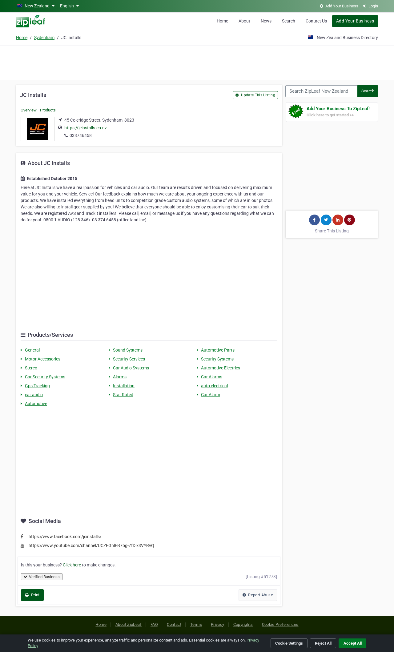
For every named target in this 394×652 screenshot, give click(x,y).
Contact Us (316, 20)
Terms (196, 624)
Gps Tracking (37, 385)
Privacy (217, 624)
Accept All (353, 643)
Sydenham (44, 37)
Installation (124, 385)
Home (222, 20)
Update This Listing (257, 95)
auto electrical (214, 385)
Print (34, 595)
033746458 (81, 135)
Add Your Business (355, 20)
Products (48, 110)
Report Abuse (260, 595)
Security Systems (217, 358)
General (32, 350)
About (244, 20)
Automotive (36, 403)
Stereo (31, 367)
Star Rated (123, 394)
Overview (29, 110)
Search (288, 20)
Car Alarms (211, 376)
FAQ (154, 624)
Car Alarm (210, 394)
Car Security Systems (45, 376)
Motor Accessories (42, 358)
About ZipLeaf (128, 624)
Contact (174, 624)
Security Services (129, 358)
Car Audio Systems (131, 367)
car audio (34, 394)
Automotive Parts (218, 350)
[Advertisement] (197, 62)
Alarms (120, 376)
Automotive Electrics (220, 367)
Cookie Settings (289, 643)
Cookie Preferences (280, 624)
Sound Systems (128, 350)
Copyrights (243, 624)
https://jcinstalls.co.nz (85, 127)
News (266, 20)
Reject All (323, 643)
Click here (72, 564)
